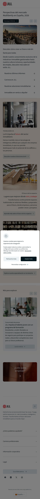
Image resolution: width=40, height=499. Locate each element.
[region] (20, 249)
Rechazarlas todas (11, 259)
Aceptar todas (29, 259)
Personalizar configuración (20, 264)
